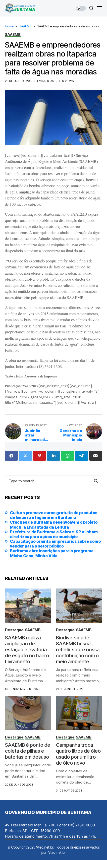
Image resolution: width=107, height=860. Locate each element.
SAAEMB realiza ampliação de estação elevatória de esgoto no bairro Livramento (27, 650)
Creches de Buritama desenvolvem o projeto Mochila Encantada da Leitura (54, 524)
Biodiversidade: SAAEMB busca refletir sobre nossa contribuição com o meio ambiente (78, 650)
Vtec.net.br (57, 852)
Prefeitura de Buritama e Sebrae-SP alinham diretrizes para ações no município (54, 534)
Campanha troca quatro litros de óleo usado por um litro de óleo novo (78, 754)
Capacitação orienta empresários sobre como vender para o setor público (55, 544)
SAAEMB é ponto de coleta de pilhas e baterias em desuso (27, 751)
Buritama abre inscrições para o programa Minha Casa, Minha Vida (52, 553)
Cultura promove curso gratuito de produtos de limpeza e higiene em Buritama (53, 515)
